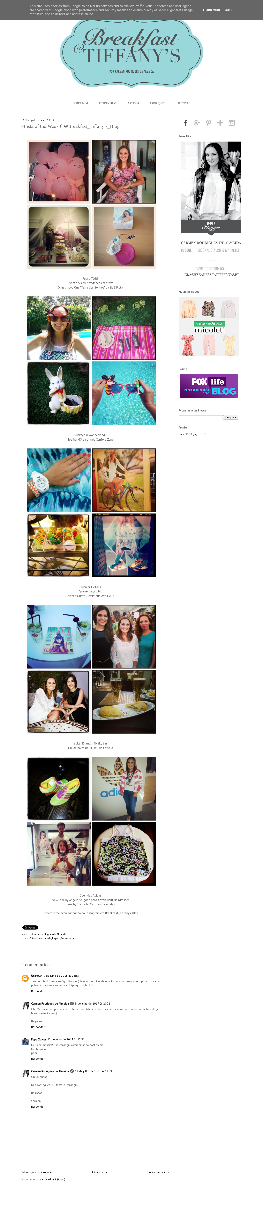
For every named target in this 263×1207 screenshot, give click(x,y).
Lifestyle (183, 103)
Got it (229, 10)
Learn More (212, 10)
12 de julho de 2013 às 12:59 (93, 1071)
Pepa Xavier (38, 1039)
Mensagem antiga (158, 1172)
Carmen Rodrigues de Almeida (50, 1003)
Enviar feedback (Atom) (51, 1179)
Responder (38, 991)
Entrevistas (108, 103)
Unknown (36, 975)
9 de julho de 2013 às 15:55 (61, 975)
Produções (157, 103)
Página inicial (100, 1172)
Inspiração (58, 938)
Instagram (70, 938)
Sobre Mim (80, 103)
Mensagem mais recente (37, 1172)
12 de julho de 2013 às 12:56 (65, 1039)
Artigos (133, 103)
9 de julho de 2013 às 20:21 (92, 1003)
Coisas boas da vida (40, 938)
